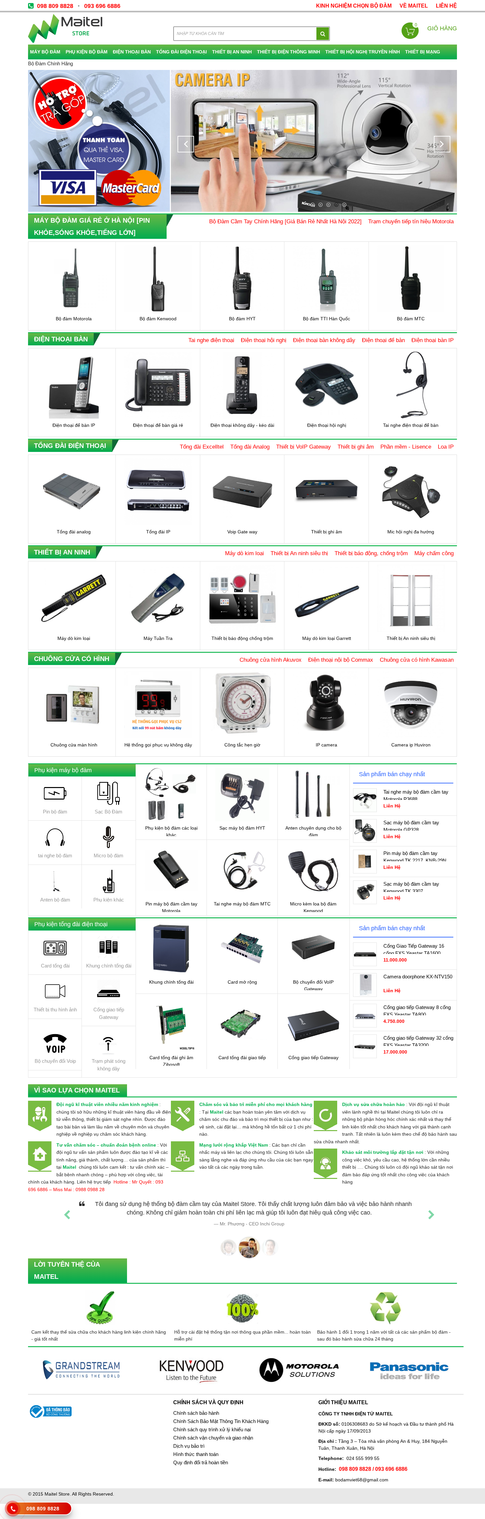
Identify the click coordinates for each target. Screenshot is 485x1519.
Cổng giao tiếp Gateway (313, 1057)
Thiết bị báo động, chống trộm (371, 553)
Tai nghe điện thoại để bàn (410, 425)
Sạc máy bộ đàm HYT (242, 828)
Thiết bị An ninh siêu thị (299, 553)
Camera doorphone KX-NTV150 (417, 976)
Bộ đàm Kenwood (158, 318)
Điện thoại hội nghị (263, 340)
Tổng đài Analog (250, 446)
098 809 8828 (55, 6)
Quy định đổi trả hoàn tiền (200, 1462)
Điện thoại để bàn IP (73, 425)
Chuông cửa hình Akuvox (271, 659)
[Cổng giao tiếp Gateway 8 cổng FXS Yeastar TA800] (365, 1016)
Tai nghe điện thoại (211, 340)
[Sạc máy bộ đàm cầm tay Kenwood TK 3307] (365, 892)
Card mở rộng (242, 982)
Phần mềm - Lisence (405, 446)
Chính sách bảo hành (196, 1413)
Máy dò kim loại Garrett (326, 638)
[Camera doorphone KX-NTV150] (365, 985)
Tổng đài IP (158, 531)
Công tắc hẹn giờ (242, 744)
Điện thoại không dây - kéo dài (242, 425)
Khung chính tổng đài (171, 982)
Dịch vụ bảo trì (189, 1446)
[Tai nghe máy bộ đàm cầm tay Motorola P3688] (365, 800)
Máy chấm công (434, 553)
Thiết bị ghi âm (356, 446)
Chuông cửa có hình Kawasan (417, 659)
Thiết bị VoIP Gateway (303, 446)
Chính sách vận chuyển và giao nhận (213, 1437)
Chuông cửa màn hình (73, 744)
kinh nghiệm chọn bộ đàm (354, 6)
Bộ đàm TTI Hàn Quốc (326, 318)
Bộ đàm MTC (411, 318)
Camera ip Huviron (411, 744)
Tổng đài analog (74, 531)
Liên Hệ (446, 6)
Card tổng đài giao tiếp (242, 1057)
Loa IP (446, 446)
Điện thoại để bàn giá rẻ (158, 425)
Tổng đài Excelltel (202, 446)
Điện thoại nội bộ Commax (340, 659)
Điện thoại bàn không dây (324, 340)
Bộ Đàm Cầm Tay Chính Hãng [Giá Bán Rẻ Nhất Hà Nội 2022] (285, 221)
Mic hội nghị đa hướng (410, 531)
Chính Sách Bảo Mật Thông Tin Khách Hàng (221, 1421)
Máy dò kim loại (244, 553)
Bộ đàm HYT (242, 318)
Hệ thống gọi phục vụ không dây (158, 744)
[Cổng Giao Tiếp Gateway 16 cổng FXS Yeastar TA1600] (365, 954)
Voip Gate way (242, 531)
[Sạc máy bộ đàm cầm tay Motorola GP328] (365, 831)
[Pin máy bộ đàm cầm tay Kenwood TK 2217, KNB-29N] (365, 861)
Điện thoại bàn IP (432, 340)
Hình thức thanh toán (195, 1454)
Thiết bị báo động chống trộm (242, 638)
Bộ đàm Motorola (74, 318)
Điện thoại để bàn (383, 340)
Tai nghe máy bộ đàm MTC (242, 903)
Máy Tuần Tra (158, 638)
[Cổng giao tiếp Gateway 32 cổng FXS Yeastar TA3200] (365, 1046)
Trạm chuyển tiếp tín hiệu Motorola (411, 221)
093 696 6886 (102, 6)
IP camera (326, 744)
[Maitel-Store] (65, 28)
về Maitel (414, 6)
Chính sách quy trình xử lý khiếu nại (212, 1429)
